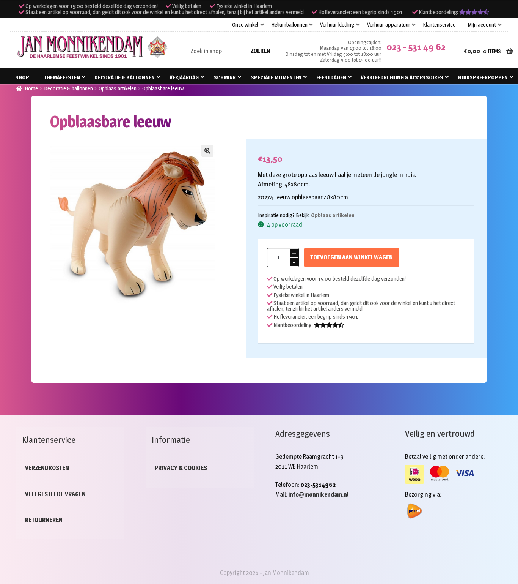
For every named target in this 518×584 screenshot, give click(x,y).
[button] (207, 151)
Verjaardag (184, 77)
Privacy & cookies (181, 468)
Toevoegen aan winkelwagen (351, 257)
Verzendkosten (47, 468)
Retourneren (44, 520)
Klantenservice (439, 24)
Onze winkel (245, 24)
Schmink (224, 77)
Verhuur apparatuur (388, 24)
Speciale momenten (276, 77)
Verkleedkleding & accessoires (402, 77)
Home (31, 88)
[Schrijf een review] (474, 12)
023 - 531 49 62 (416, 46)
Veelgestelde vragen (55, 494)
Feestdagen (331, 77)
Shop (22, 77)
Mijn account (482, 24)
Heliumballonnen (289, 24)
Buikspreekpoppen (483, 77)
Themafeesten (62, 77)
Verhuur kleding (337, 24)
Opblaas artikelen (118, 88)
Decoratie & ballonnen (124, 77)
